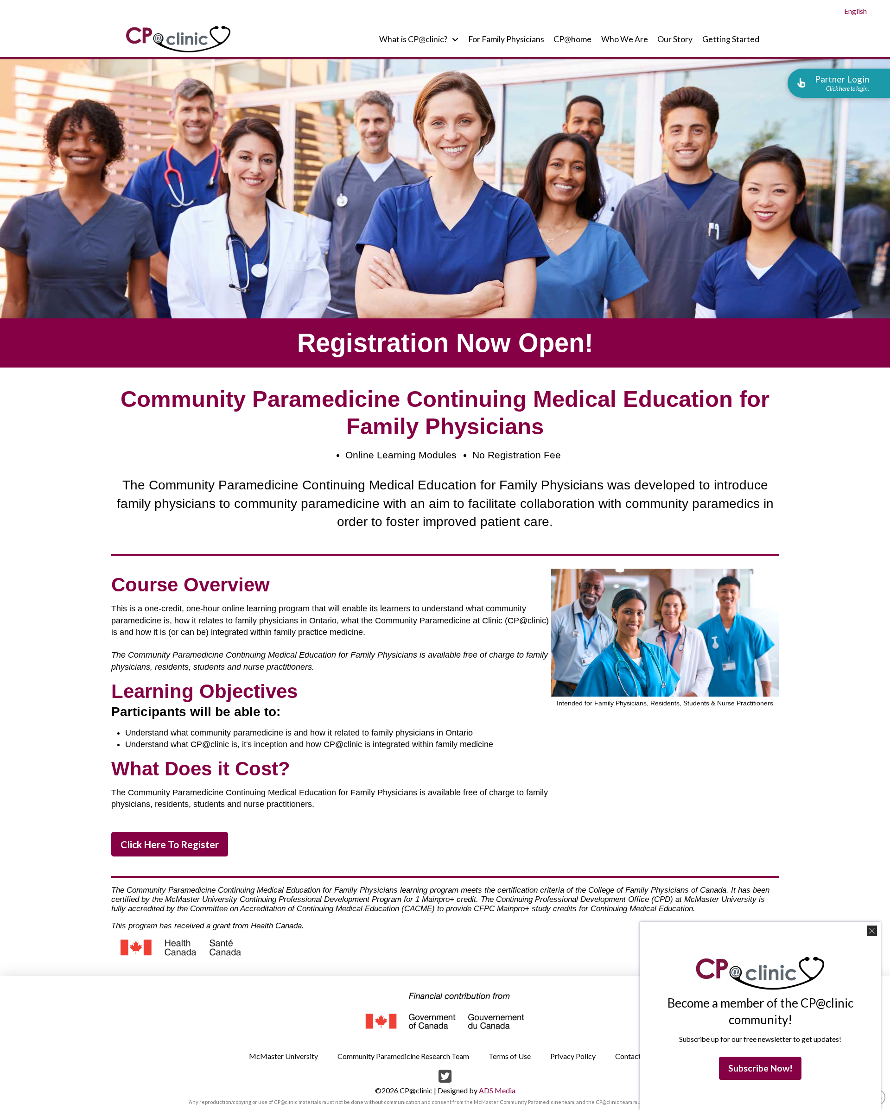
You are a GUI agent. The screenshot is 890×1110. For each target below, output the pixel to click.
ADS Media (497, 1090)
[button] (839, 83)
